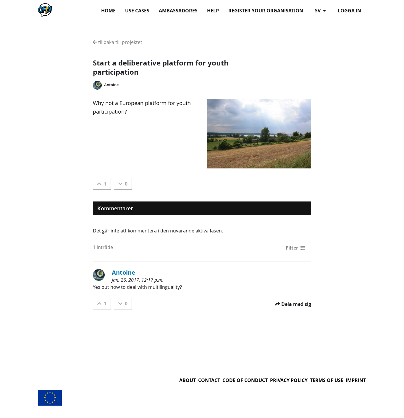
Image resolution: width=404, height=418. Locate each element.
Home (108, 10)
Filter (292, 248)
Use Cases (137, 10)
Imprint (356, 380)
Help (213, 10)
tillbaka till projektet (119, 42)
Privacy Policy (289, 380)
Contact (209, 380)
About (187, 380)
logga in (349, 10)
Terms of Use (326, 380)
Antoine (111, 84)
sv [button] (318, 10)
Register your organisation (265, 10)
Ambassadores (178, 10)
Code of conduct (245, 380)
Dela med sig (296, 304)
